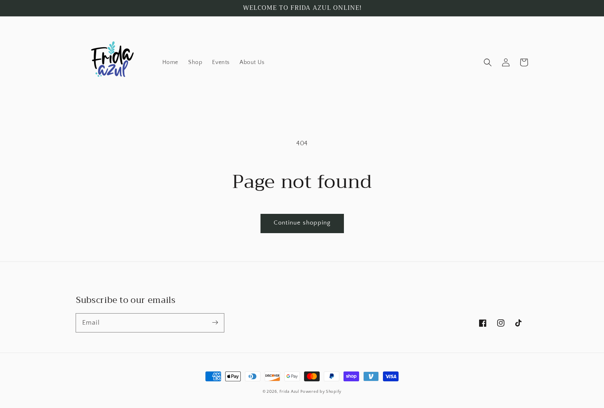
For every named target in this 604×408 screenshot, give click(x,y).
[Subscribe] (215, 323)
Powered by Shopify (320, 392)
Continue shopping (302, 222)
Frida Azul (289, 392)
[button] (488, 62)
